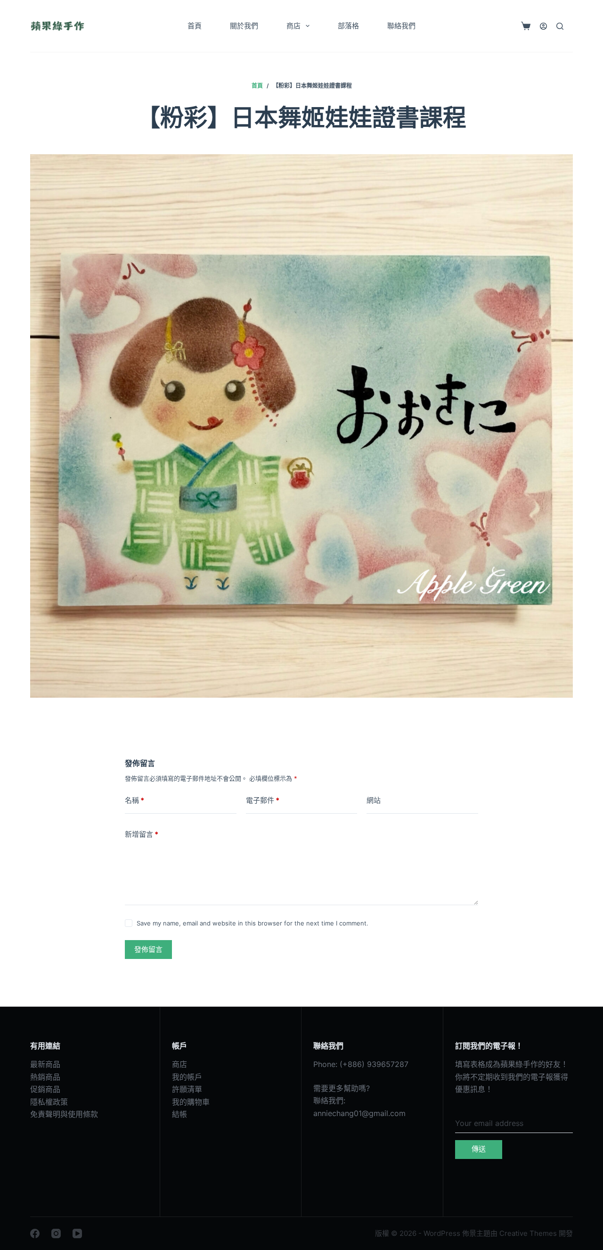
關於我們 (244, 25)
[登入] (543, 26)
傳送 (479, 1148)
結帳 (179, 1114)
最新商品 (45, 1064)
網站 (374, 800)
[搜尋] (559, 26)
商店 (293, 25)
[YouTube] (77, 1233)
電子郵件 (262, 800)
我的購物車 (191, 1102)
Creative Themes (528, 1233)
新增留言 (141, 834)
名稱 (134, 800)
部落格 (348, 25)
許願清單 (187, 1089)
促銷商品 (45, 1089)
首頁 (194, 25)
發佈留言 (148, 949)
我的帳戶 (187, 1077)
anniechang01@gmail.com (359, 1113)
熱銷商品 (45, 1077)
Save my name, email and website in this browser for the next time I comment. (252, 923)
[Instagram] (56, 1233)
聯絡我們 (401, 25)
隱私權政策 (49, 1102)
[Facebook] (35, 1233)
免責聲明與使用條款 (64, 1114)
